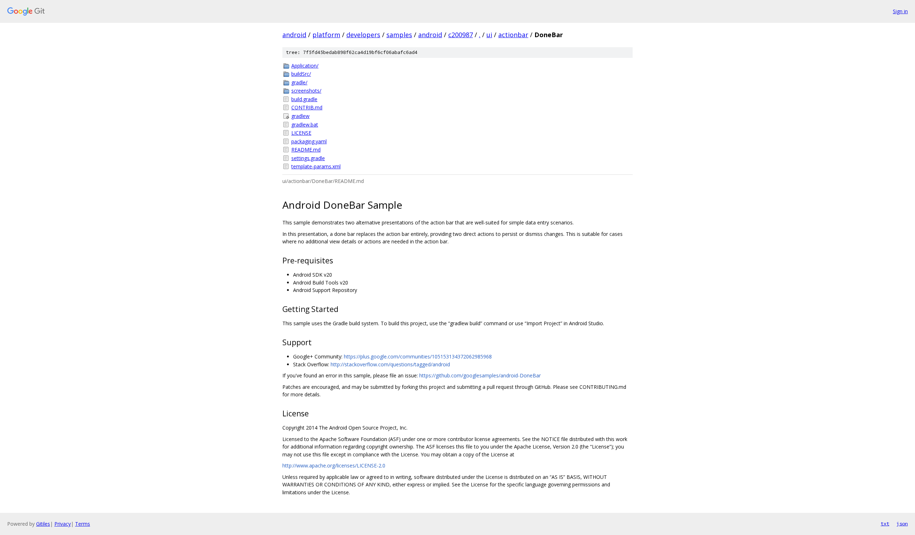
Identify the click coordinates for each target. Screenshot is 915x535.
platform (326, 34)
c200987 (460, 34)
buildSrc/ (301, 73)
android (294, 34)
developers (363, 34)
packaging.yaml (309, 141)
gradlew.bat (304, 124)
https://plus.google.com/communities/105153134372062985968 (418, 356)
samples (399, 34)
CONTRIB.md (306, 107)
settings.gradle (308, 158)
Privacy (62, 523)
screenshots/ (306, 90)
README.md (306, 149)
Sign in (900, 11)
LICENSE (301, 132)
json (902, 523)
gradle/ (299, 82)
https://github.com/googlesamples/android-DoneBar (480, 375)
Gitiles (43, 523)
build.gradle (304, 99)
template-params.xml (316, 166)
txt (885, 523)
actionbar (513, 34)
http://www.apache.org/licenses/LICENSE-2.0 (333, 465)
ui (489, 34)
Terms (82, 523)
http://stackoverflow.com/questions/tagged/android (390, 364)
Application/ (304, 65)
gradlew (300, 116)
